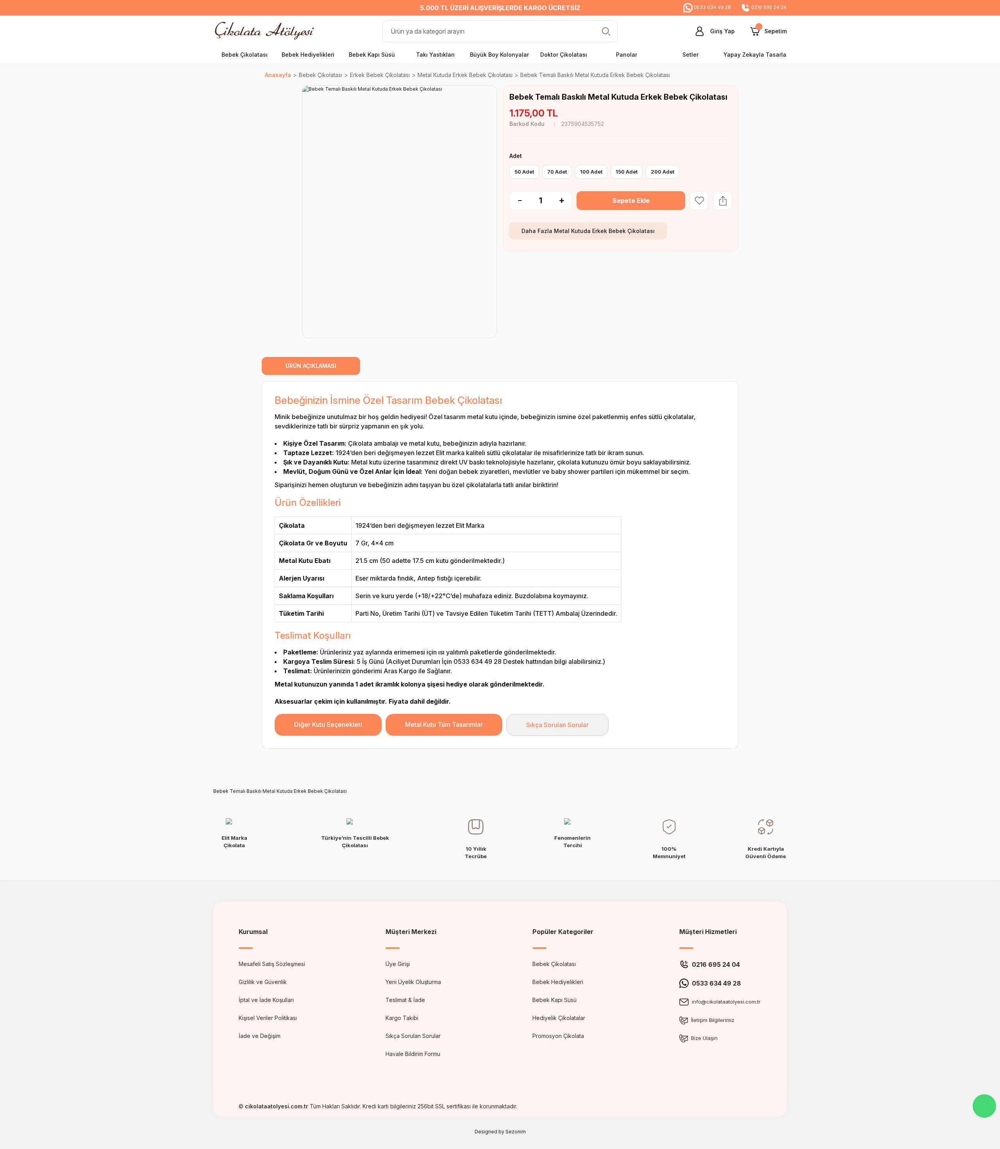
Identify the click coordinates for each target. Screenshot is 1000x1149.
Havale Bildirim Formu (413, 1053)
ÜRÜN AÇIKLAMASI (311, 365)
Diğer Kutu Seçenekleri (328, 724)
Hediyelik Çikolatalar (558, 1018)
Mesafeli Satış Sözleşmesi (272, 964)
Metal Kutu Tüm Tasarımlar (444, 724)
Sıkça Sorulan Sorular (557, 725)
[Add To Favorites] (699, 200)
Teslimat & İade (405, 1000)
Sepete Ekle (631, 200)
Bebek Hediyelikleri (557, 982)
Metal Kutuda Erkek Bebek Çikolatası (604, 231)
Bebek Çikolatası (554, 964)
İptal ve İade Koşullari (266, 1000)
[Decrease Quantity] (515, 200)
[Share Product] (722, 200)
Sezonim (515, 1132)
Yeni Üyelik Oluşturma (413, 982)
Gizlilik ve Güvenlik (263, 982)
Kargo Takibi (402, 1018)
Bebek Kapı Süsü (554, 1000)
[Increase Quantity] (565, 200)
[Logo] (266, 31)
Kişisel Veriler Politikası (268, 1018)
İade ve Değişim (259, 1035)
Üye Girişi (398, 964)
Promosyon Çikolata (558, 1035)
